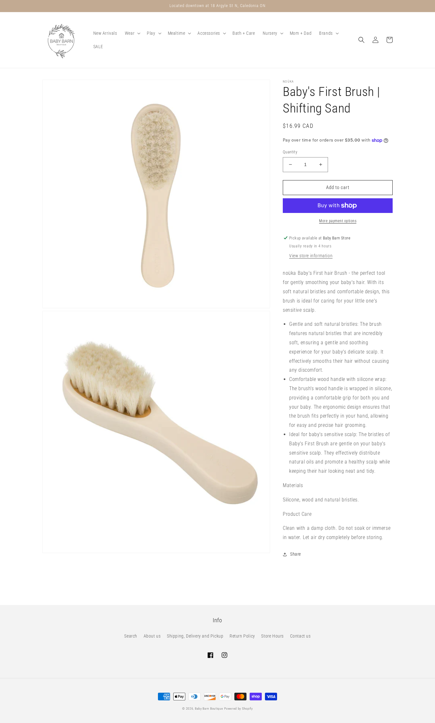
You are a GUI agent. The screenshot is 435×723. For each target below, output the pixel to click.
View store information (310, 255)
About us (152, 636)
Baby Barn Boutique (209, 708)
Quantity (290, 152)
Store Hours (272, 636)
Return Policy (242, 636)
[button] (132, 33)
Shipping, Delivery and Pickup (195, 636)
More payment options (337, 221)
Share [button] (295, 554)
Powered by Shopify (238, 708)
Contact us (300, 636)
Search (130, 636)
